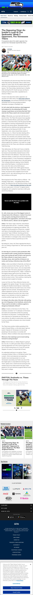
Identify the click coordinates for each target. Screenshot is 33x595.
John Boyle (9, 49)
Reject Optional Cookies (16, 587)
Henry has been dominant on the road (20, 185)
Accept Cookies (16, 592)
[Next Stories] (29, 471)
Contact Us (16, 539)
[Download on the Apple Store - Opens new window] (11, 517)
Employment (16, 537)
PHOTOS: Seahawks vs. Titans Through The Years (15, 378)
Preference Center (16, 554)
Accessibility (16, 544)
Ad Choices (16, 547)
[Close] (30, 564)
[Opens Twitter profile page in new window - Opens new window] (8, 52)
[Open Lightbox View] (16, 400)
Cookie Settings (16, 552)
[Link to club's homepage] (3, 11)
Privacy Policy (16, 534)
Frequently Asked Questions (16, 542)
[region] (16, 578)
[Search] (28, 12)
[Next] (21, 408)
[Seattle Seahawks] (16, 524)
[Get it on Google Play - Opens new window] (21, 518)
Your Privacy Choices (16, 549)
